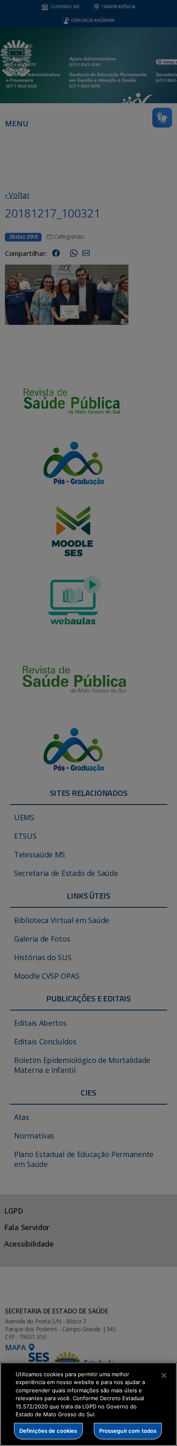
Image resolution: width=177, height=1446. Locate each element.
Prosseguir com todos (128, 1430)
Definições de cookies (48, 1430)
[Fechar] (164, 1375)
